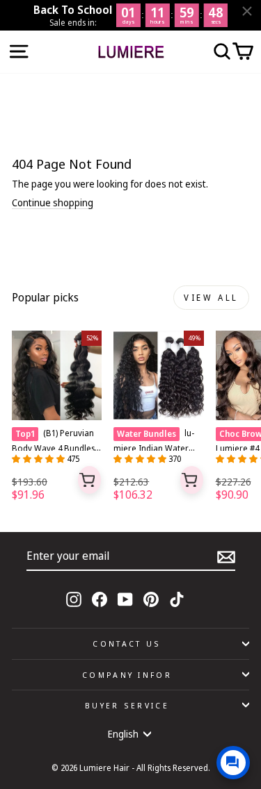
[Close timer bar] (247, 11)
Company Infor (127, 675)
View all (211, 298)
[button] (39, 459)
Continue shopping (52, 203)
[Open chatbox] (233, 762)
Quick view (90, 480)
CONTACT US (127, 643)
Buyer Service (127, 705)
